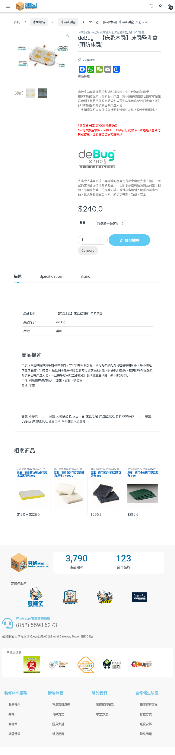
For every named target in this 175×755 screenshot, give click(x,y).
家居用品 (39, 22)
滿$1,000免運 (136, 32)
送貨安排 (58, 724)
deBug (26, 421)
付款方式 (58, 714)
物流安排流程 (61, 704)
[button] (67, 35)
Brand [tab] (85, 277)
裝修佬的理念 (105, 704)
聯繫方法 (102, 714)
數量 (83, 222)
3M (19, 468)
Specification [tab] (51, 277)
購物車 (13, 724)
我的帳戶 (14, 704)
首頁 (17, 22)
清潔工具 (37, 468)
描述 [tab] (18, 277)
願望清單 (14, 734)
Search (151, 6)
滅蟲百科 (54, 421)
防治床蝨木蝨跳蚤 (73, 421)
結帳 (12, 714)
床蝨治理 (108, 32)
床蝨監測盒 (68, 22)
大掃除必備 (84, 32)
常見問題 (58, 734)
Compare (89, 59)
